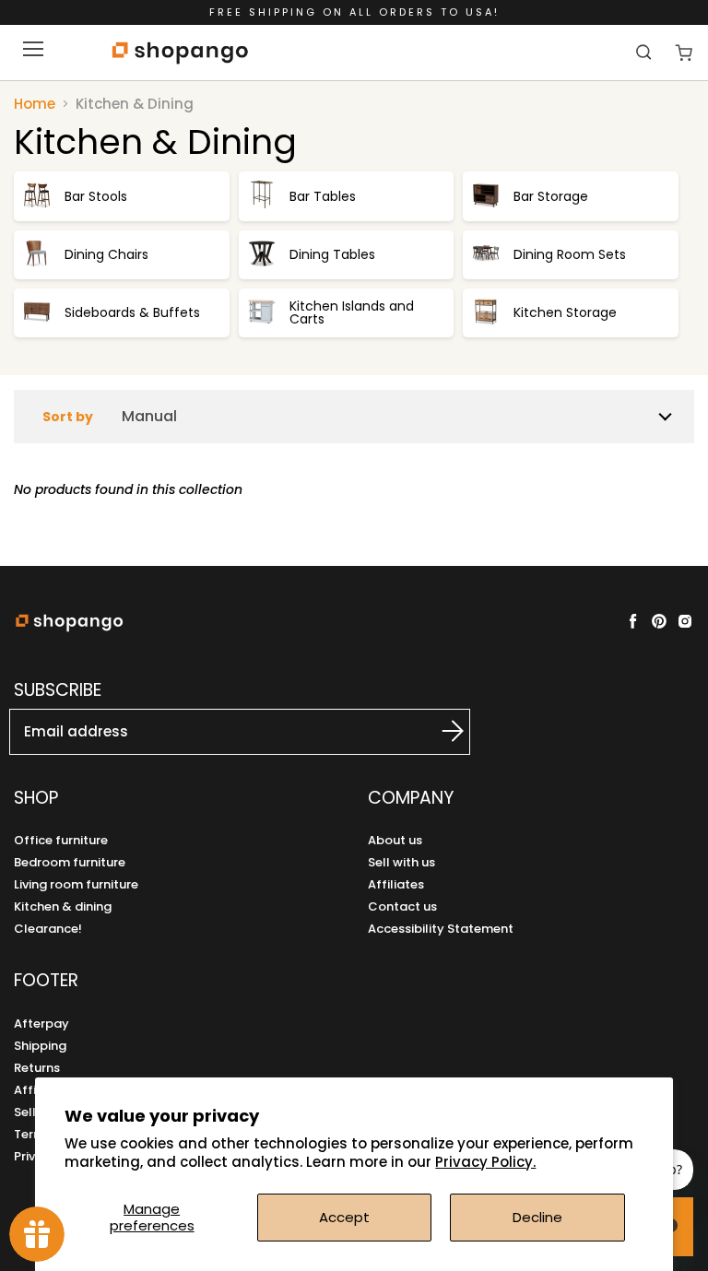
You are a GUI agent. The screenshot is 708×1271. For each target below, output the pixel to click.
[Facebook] (633, 621)
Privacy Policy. (485, 1161)
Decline (537, 1217)
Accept (344, 1217)
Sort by (67, 416)
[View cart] (684, 53)
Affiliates (396, 884)
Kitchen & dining (63, 906)
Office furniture (61, 840)
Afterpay (41, 1023)
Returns (37, 1068)
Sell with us (401, 862)
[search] (645, 51)
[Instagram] (685, 621)
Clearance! (48, 928)
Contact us (402, 906)
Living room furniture (76, 884)
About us (395, 840)
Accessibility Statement (440, 928)
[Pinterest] (659, 621)
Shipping (40, 1045)
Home (34, 104)
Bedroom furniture (69, 862)
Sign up (432, 731)
